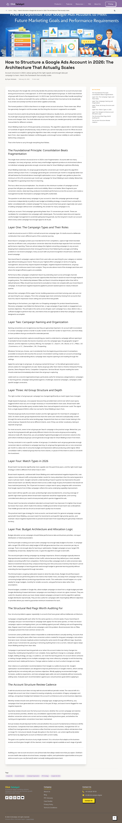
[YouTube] (22, 797)
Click (12, 787)
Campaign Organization (33, 776)
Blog (15, 10)
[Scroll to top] (114, 818)
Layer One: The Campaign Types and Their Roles (103, 98)
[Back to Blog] (6, 10)
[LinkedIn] (18, 797)
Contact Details (30, 819)
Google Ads (9, 776)
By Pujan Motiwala (10, 79)
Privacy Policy (48, 804)
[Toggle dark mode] (115, 10)
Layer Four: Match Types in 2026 (101, 109)
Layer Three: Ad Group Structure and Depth (103, 106)
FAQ (89, 4)
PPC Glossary (48, 798)
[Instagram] (14, 797)
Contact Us (89, 801)
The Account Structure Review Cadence (101, 121)
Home (10, 10)
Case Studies (48, 801)
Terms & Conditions (50, 808)
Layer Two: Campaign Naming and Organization (102, 102)
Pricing (110, 4)
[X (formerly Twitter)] (10, 797)
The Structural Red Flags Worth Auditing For (101, 117)
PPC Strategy (45, 776)
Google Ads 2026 (55, 776)
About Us (97, 4)
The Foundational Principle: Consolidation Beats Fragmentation (102, 93)
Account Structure (19, 776)
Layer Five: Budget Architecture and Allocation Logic (103, 113)
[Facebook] (6, 797)
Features (69, 4)
